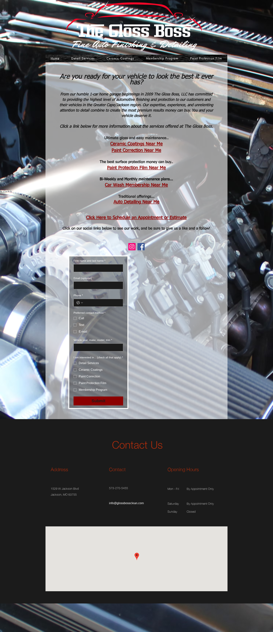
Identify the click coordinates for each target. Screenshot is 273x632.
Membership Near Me (147, 185)
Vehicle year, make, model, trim (93, 340)
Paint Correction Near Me (136, 150)
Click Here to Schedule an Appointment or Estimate (136, 217)
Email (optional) (83, 278)
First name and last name (89, 260)
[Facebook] (141, 246)
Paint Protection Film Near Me (136, 168)
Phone (78, 295)
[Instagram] (132, 246)
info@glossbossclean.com (126, 503)
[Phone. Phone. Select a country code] (79, 303)
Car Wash (115, 185)
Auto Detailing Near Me (136, 202)
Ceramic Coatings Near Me (136, 144)
